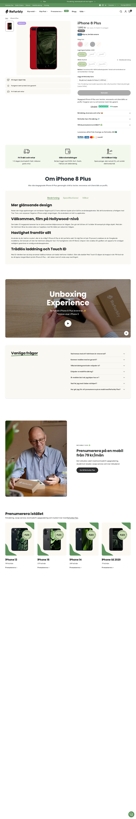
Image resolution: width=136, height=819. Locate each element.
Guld (98, 44)
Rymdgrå (92, 44)
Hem (6, 18)
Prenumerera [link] (10, 567)
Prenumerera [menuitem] (56, 11)
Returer (28, 5)
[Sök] (121, 11)
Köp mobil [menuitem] (31, 11)
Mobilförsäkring (37, 5)
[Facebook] (100, 5)
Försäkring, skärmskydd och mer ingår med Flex (61, 1)
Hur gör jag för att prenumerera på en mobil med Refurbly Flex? (95, 389)
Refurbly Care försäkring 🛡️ (89, 119)
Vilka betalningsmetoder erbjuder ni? (85, 366)
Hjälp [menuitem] (82, 11)
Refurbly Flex (9, 5)
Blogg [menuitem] (74, 11)
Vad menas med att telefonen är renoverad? (88, 354)
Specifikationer (71, 198)
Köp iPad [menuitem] (42, 11)
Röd (80, 44)
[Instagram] (102, 5)
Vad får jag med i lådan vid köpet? (84, 383)
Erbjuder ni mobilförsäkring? (82, 372)
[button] (87, 470)
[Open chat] (131, 814)
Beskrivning (53, 198)
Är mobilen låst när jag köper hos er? (85, 377)
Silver (86, 44)
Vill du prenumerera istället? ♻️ (90, 125)
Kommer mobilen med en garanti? (84, 360)
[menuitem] (9, 5)
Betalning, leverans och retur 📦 (90, 113)
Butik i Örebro (19, 5)
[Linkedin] (105, 5)
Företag (46, 5)
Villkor (85, 198)
